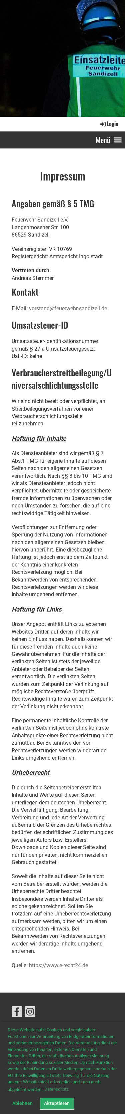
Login (112, 124)
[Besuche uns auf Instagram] (30, 1013)
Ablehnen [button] (22, 1103)
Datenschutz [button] (56, 1089)
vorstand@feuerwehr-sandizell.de (68, 308)
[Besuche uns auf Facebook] (17, 1013)
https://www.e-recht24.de (58, 965)
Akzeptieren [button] (57, 1103)
